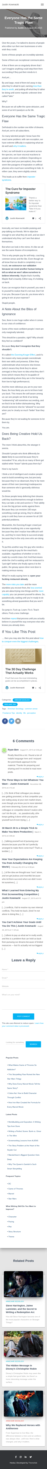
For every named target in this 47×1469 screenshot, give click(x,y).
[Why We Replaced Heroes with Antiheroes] (23, 1403)
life (24, 713)
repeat (14, 618)
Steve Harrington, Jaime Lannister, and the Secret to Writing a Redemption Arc (21, 1308)
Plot (9, 1227)
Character (12, 1217)
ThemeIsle (32, 1463)
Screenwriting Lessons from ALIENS (23, 1141)
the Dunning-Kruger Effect (23, 355)
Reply (41, 777)
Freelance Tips (10, 704)
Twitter (30, 1457)
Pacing (11, 1222)
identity (19, 713)
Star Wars (12, 1199)
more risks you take (15, 584)
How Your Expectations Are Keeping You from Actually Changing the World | (22, 863)
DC (9, 1184)
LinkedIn (25, 1457)
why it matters (19, 146)
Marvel (11, 1194)
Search (33, 1044)
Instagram (20, 1457)
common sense (31, 709)
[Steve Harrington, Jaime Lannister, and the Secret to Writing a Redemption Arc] (23, 1284)
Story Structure (14, 1232)
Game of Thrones (15, 1189)
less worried (36, 588)
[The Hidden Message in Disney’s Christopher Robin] (23, 1344)
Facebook (16, 1457)
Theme (11, 1237)
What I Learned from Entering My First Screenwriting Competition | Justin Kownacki (20, 894)
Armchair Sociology (22, 700)
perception (31, 713)
